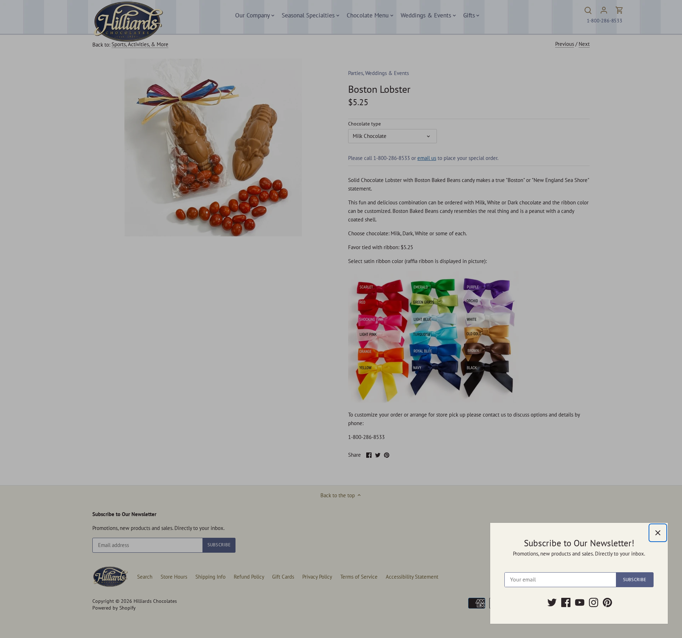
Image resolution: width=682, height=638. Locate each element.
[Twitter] (552, 602)
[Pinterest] (607, 602)
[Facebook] (565, 602)
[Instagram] (593, 602)
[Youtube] (579, 602)
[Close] (658, 533)
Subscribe (634, 580)
